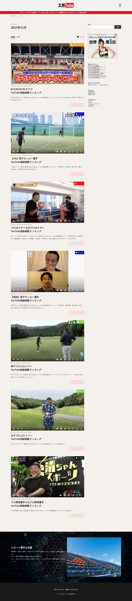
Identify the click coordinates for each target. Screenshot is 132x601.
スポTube (72, 594)
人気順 (18, 37)
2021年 (21, 16)
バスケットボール (77, 45)
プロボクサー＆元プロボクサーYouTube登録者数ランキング (27, 229)
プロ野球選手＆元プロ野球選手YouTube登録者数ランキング (27, 504)
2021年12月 (91, 93)
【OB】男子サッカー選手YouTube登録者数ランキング (26, 160)
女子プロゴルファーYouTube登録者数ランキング (26, 437)
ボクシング (79, 183)
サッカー (80, 114)
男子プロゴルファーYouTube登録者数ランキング (26, 368)
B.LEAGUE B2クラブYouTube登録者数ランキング (97, 68)
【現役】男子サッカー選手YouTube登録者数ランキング (26, 299)
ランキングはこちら (77, 105)
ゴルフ (81, 322)
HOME (14, 16)
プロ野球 (80, 458)
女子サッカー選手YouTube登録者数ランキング (97, 66)
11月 (27, 16)
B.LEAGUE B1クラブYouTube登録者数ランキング (26, 91)
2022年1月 (91, 92)
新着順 (13, 37)
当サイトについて (72, 589)
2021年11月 (91, 94)
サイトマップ (58, 589)
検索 (89, 24)
